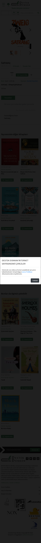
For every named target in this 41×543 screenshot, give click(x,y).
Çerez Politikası (27, 272)
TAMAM (35, 280)
